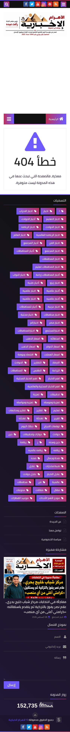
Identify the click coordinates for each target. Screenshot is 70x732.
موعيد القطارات (20, 498)
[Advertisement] (35, 75)
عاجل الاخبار (53, 474)
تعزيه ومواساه (25, 402)
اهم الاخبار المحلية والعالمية (44, 386)
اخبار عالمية (29, 290)
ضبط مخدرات (53, 466)
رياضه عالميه (35, 450)
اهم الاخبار (54, 378)
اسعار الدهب (33, 338)
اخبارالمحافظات (26, 330)
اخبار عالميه (29, 298)
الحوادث (19, 362)
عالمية (56, 482)
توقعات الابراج (52, 426)
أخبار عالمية (53, 290)
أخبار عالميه (53, 298)
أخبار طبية (34, 282)
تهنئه (22, 418)
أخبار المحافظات (26, 250)
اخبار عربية (54, 306)
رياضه (56, 450)
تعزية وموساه (52, 402)
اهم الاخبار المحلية (27, 378)
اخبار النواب (19, 274)
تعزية (36, 394)
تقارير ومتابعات (17, 410)
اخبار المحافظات (51, 258)
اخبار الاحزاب (26, 211)
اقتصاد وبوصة (26, 354)
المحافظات (17, 370)
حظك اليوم (27, 426)
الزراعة (56, 370)
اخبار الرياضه (28, 227)
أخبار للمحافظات (28, 306)
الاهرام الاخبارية (17, 720)
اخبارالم (34, 322)
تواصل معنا (55, 530)
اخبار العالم (20, 235)
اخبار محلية (27, 314)
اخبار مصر (54, 322)
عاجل (32, 466)
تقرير (57, 418)
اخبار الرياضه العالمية (48, 235)
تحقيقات (55, 394)
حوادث (56, 434)
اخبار (46, 211)
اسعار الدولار (53, 346)
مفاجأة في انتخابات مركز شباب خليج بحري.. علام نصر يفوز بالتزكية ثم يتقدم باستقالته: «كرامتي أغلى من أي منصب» (35, 607)
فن (40, 482)
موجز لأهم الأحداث (49, 498)
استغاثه (55, 338)
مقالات (39, 490)
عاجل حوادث (30, 474)
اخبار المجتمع (52, 250)
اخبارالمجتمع (52, 330)
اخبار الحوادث (53, 227)
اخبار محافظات (52, 314)
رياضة (23, 442)
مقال (57, 490)
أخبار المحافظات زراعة (48, 274)
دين (10, 434)
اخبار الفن (54, 242)
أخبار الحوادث (28, 219)
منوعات (20, 490)
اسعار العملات (52, 354)
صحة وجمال (53, 458)
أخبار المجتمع (31, 242)
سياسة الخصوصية (51, 539)
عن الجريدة (55, 522)
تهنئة (40, 418)
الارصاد (56, 362)
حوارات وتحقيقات (33, 434)
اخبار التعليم (53, 219)
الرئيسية (53, 119)
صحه (34, 458)
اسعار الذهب (28, 346)
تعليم (56, 410)
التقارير (38, 362)
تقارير (39, 410)
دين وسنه (54, 442)
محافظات (22, 482)
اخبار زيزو (55, 282)
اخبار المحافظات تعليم (47, 266)
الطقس (37, 370)
